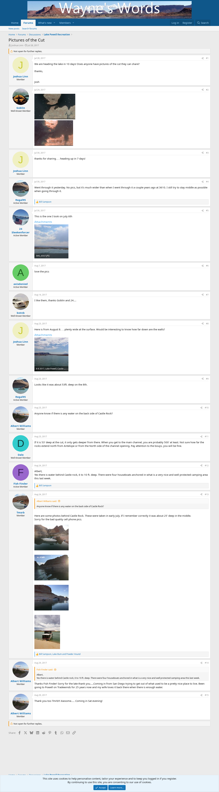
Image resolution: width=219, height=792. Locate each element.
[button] (54, 23)
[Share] (202, 58)
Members (65, 22)
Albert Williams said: (47, 501)
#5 (207, 210)
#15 (207, 695)
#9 (207, 378)
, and (59, 654)
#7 (207, 294)
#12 (207, 465)
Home (14, 22)
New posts (14, 28)
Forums (28, 22)
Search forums (29, 28)
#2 (207, 89)
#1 (207, 58)
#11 (207, 436)
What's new (45, 22)
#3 (207, 152)
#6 (207, 265)
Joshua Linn (17, 45)
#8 (207, 323)
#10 (207, 407)
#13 (207, 494)
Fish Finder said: (45, 669)
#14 (207, 662)
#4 (207, 181)
